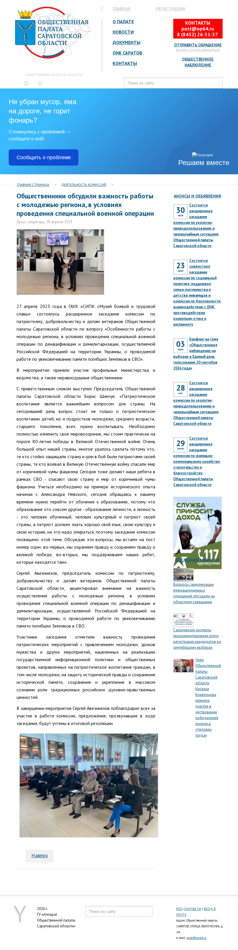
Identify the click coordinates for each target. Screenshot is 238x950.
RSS (179, 909)
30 (180, 212)
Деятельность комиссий (83, 184)
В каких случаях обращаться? (198, 50)
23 (180, 267)
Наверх (39, 855)
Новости (123, 32)
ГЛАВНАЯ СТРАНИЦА (33, 184)
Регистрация (170, 9)
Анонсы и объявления (197, 196)
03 (180, 346)
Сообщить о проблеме (44, 157)
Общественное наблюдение (198, 62)
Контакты (125, 63)
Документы (126, 42)
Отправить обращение (198, 45)
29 (180, 445)
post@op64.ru (196, 938)
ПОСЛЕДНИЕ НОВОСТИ (197, 560)
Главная (121, 9)
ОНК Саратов (127, 52)
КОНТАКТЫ (192, 909)
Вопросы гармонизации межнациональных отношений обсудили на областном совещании (194, 593)
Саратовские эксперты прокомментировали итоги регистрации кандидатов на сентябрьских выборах (197, 639)
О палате (123, 21)
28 (180, 390)
